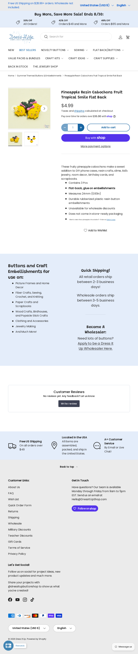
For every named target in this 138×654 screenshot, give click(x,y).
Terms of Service (19, 548)
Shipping (13, 517)
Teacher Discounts (20, 536)
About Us (14, 487)
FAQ (11, 493)
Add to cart (108, 127)
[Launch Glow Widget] (8, 646)
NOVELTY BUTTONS (53, 50)
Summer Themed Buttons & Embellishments (39, 76)
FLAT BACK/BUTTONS (106, 50)
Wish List (13, 499)
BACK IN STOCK (18, 66)
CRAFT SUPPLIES (104, 58)
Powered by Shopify (36, 639)
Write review (69, 403)
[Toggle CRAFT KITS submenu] (62, 58)
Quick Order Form (19, 505)
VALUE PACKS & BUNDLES (24, 58)
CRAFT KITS (52, 58)
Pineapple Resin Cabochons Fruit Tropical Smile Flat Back (93, 76)
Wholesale (15, 523)
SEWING (79, 50)
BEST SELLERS (27, 50)
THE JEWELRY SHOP (45, 66)
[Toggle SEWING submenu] (87, 50)
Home (11, 76)
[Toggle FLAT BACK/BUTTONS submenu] (123, 50)
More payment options (96, 146)
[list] (29, 108)
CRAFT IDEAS (76, 58)
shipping (79, 111)
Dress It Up (21, 639)
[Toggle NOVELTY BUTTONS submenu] (68, 50)
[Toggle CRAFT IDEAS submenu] (87, 58)
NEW (11, 50)
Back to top (67, 466)
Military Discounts (19, 530)
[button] (128, 37)
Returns (13, 511)
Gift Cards (14, 542)
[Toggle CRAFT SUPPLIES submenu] (117, 58)
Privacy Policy (17, 554)
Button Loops (111, 219)
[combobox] (76, 37)
